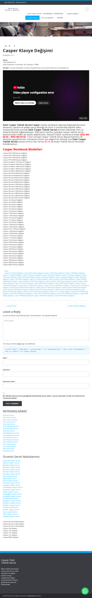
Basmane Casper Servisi (12, 467)
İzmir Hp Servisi (8, 415)
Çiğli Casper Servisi (10, 478)
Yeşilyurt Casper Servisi (11, 516)
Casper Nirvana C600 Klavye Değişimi (56, 285)
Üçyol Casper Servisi (10, 514)
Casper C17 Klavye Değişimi (12, 275)
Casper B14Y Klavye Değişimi (33, 273)
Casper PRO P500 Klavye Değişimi (20, 294)
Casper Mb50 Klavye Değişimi (44, 283)
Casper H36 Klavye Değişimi (23, 283)
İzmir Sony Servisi (9, 444)
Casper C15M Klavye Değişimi (75, 273)
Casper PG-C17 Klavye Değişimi (60, 292)
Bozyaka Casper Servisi (11, 474)
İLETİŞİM (60, 18)
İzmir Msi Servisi (9, 431)
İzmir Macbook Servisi (11, 440)
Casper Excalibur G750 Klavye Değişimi (31, 281)
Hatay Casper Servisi (10, 492)
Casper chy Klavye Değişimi (26, 277)
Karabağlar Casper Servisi (12, 494)
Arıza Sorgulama (47, 18)
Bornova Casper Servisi (11, 469)
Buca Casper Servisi (10, 476)
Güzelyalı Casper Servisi (12, 489)
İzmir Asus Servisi (9, 417)
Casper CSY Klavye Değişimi (38, 279)
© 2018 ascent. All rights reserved (14, 596)
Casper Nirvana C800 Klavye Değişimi (22, 287)
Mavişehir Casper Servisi (12, 501)
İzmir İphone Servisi (10, 437)
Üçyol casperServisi (10, 512)
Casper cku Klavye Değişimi (45, 277)
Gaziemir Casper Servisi (11, 483)
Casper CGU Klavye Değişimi (71, 275)
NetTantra (37, 596)
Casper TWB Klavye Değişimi (23, 296)
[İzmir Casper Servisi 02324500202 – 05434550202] (12, 8)
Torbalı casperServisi (10, 507)
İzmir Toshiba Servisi (10, 428)
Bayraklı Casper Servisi (11, 465)
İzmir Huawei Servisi (10, 442)
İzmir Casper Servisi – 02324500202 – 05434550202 (45, 13)
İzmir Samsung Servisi (11, 426)
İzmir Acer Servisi (9, 422)
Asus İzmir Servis (9, 446)
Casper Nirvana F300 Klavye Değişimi (73, 287)
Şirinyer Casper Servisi (11, 510)
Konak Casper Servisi (10, 498)
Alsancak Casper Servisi (11, 461)
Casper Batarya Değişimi (77, 306)
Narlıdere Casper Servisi (12, 503)
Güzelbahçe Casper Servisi (13, 487)
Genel (6, 271)
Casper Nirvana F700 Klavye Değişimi (66, 289)
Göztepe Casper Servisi (11, 485)
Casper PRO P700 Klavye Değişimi (44, 294)
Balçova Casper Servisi (11, 463)
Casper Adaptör (72, 13)
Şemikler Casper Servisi (11, 505)
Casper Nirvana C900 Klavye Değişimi (48, 287)
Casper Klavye (32, 18)
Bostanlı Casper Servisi (11, 472)
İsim (5, 358)
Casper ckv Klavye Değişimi (64, 277)
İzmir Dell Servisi (9, 424)
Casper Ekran (10, 306)
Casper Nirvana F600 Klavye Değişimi (15, 289)
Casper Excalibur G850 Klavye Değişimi (58, 281)
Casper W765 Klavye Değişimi (64, 296)
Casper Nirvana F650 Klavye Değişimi (41, 289)
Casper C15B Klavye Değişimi (54, 273)
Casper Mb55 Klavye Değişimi (65, 283)
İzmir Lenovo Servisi (10, 420)
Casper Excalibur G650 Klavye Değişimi (62, 279)
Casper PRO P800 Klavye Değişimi (67, 294)
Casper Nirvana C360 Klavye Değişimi (30, 285)
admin (12, 55)
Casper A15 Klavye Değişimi (13, 273)
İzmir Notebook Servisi (11, 435)
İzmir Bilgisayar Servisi (11, 433)
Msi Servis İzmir (8, 449)
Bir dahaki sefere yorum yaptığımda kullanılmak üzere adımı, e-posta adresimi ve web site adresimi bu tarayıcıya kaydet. (44, 397)
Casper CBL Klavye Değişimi (31, 275)
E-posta (6, 370)
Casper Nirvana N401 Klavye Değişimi (36, 292)
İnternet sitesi (9, 381)
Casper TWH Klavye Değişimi (44, 296)
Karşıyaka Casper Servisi (12, 496)
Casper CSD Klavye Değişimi (18, 279)
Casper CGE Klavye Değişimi (51, 275)
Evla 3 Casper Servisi (10, 481)
